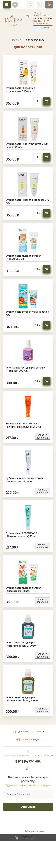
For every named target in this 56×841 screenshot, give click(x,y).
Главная (16, 40)
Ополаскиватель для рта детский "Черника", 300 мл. (25, 369)
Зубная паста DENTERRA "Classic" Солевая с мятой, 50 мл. (25, 480)
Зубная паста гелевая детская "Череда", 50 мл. (23, 257)
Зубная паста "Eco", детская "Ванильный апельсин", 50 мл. (24, 425)
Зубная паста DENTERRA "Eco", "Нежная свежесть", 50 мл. (23, 535)
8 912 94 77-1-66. (42, 18)
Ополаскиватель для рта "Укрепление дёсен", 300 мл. (22, 699)
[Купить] (46, 101)
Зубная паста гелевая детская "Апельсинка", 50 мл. (23, 589)
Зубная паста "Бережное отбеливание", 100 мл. (20, 89)
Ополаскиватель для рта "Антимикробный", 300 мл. (21, 644)
